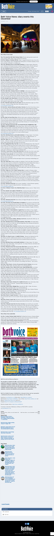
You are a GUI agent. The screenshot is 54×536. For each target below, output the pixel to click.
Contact (42, 11)
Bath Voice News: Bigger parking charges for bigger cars (7, 423)
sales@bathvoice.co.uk (6, 408)
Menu (3, 11)
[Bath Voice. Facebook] (46, 11)
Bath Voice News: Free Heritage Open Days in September (7, 432)
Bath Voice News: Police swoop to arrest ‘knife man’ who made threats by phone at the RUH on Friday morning (10, 447)
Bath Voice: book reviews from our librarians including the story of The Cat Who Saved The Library (8, 427)
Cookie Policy (37, 533)
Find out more (33, 1)
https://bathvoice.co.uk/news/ (26, 397)
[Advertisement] (8, 492)
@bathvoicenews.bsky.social (9, 400)
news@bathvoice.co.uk (10, 397)
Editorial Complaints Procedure (20, 533)
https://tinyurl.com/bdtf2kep (12, 398)
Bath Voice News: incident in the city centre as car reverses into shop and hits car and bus (9, 453)
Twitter (6, 514)
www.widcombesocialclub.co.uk (7, 105)
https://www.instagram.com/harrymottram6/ (13, 401)
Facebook (6, 511)
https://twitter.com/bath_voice (30, 398)
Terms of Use (31, 533)
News (42, 10)
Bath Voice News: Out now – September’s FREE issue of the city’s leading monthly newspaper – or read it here (7, 418)
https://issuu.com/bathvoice (18, 404)
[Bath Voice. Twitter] (48, 11)
